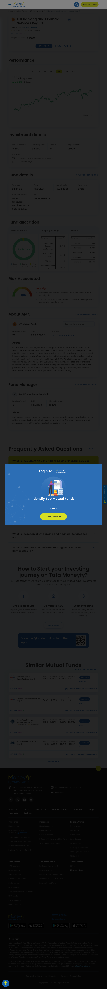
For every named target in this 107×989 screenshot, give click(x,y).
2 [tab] (53, 508)
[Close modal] (99, 467)
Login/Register (53, 516)
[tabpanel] (53, 491)
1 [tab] (50, 508)
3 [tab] (56, 508)
